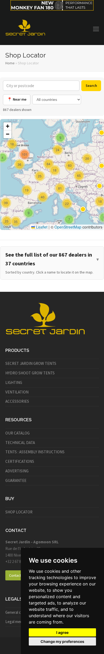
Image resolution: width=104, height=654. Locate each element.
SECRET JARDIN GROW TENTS (30, 363)
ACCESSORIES (17, 401)
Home (10, 63)
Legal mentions (18, 621)
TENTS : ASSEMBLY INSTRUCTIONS (35, 451)
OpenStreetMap (67, 227)
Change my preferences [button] (62, 641)
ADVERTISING (17, 470)
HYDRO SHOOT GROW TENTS (30, 372)
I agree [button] (62, 632)
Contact (15, 575)
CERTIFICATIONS (19, 461)
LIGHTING (13, 382)
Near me (16, 99)
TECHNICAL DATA (20, 442)
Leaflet (41, 227)
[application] (52, 174)
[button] (96, 29)
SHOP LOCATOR (19, 511)
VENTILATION (17, 392)
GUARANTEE (15, 480)
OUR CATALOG (17, 433)
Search (91, 85)
